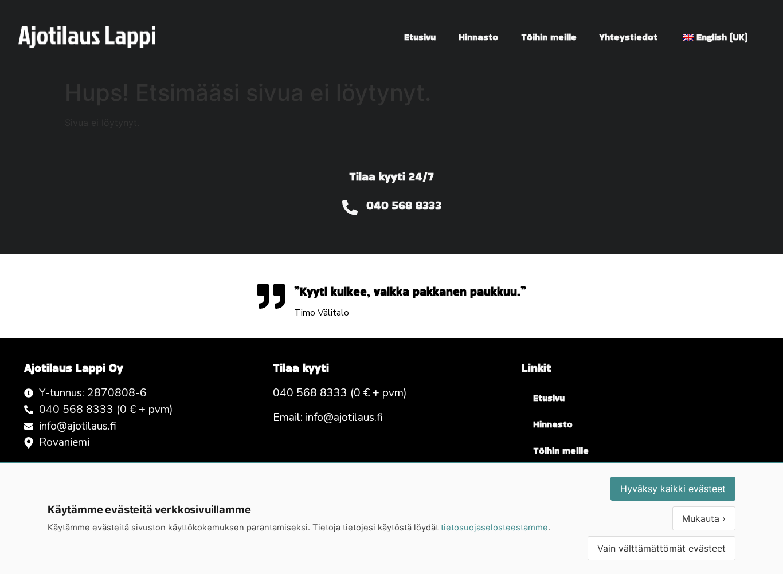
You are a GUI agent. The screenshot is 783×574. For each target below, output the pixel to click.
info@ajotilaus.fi (344, 417)
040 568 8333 (403, 205)
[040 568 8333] (350, 207)
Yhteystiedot (628, 37)
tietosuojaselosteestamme (494, 527)
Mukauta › (704, 518)
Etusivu (420, 37)
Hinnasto (478, 37)
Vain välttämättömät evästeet (661, 548)
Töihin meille (549, 37)
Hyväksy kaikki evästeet (673, 488)
